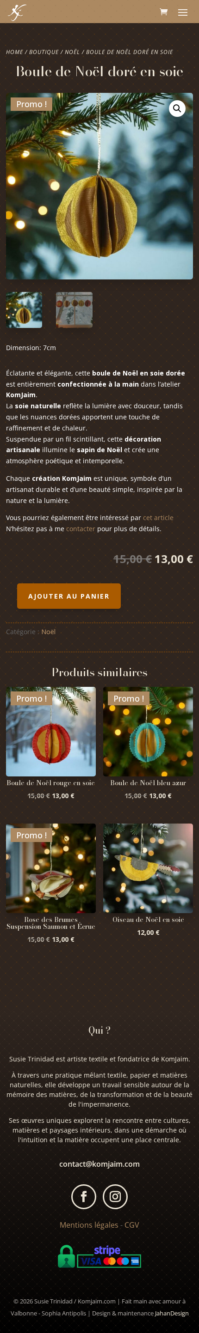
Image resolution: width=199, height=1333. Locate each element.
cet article (157, 517)
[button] (177, 108)
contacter (80, 528)
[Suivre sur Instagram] (115, 1196)
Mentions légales (89, 1225)
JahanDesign (172, 1313)
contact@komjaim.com (99, 1164)
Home (14, 52)
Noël (72, 52)
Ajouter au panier (69, 596)
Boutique (44, 52)
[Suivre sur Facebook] (83, 1196)
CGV (131, 1225)
